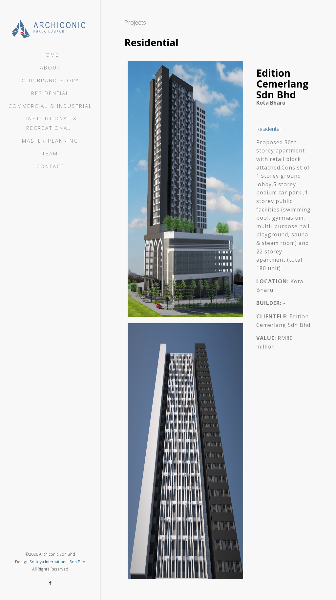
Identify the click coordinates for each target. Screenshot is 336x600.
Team (50, 153)
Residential (50, 93)
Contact (50, 166)
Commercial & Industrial (50, 106)
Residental (268, 128)
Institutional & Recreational (52, 123)
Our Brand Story (50, 80)
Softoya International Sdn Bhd (57, 561)
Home (50, 54)
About (50, 67)
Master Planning (50, 140)
